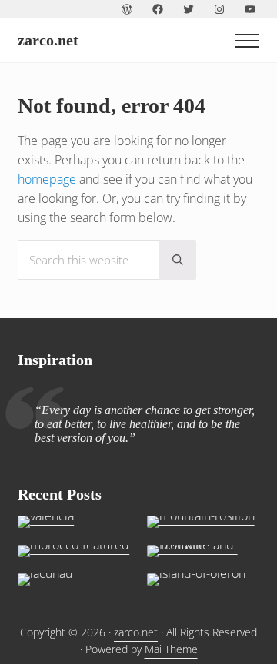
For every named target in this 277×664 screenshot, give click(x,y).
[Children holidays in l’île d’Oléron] (203, 579)
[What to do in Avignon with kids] (203, 522)
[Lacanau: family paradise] (74, 579)
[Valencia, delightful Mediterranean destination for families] (74, 522)
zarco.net (48, 40)
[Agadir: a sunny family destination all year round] (74, 551)
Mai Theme (171, 649)
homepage (47, 179)
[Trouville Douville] (203, 551)
